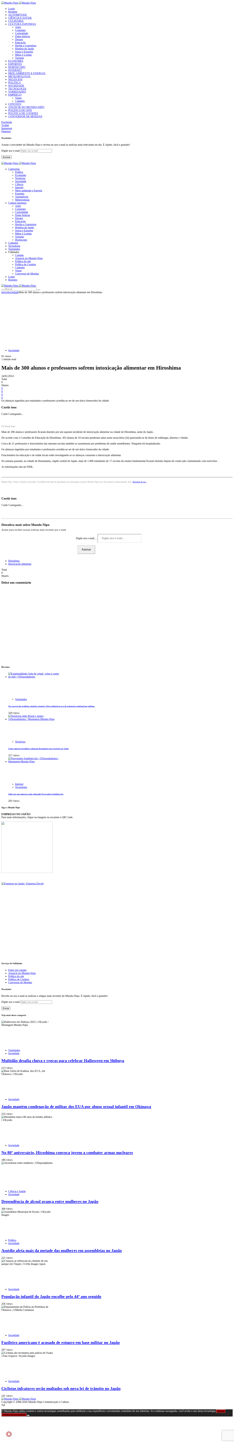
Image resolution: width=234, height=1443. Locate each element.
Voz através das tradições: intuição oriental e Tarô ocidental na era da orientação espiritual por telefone (51, 706)
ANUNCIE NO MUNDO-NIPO (26, 107)
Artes (18, 27)
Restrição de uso (139, 482)
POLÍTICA (14, 82)
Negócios (20, 178)
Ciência (19, 184)
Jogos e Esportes (24, 51)
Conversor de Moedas (27, 273)
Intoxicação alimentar (19, 563)
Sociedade (20, 181)
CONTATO (14, 104)
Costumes (20, 30)
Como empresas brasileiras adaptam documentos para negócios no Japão (38, 749)
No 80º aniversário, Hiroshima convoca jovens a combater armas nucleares (67, 1152)
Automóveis (21, 196)
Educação (20, 42)
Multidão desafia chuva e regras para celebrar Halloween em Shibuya (62, 1060)
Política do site (23, 261)
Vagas (18, 97)
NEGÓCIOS (15, 79)
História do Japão (24, 48)
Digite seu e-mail (10, 150)
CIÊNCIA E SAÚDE (20, 17)
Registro (12, 11)
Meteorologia (22, 199)
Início (4, 292)
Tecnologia (21, 787)
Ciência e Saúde (17, 1191)
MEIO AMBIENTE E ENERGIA (27, 73)
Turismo (19, 57)
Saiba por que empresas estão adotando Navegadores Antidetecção (35, 794)
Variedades (21, 699)
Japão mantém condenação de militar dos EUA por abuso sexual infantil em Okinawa (76, 1106)
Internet (19, 187)
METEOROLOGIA (19, 76)
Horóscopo (21, 239)
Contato (19, 255)
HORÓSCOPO (16, 67)
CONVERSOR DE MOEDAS (25, 116)
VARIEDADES (17, 91)
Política (19, 172)
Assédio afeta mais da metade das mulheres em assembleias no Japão (61, 1250)
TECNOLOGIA (17, 88)
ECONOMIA (15, 60)
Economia (20, 175)
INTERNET (15, 70)
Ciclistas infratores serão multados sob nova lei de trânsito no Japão (61, 1388)
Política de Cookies (25, 264)
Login (11, 8)
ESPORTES (15, 64)
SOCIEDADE (16, 85)
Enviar (6, 1008)
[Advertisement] (117, 319)
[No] (28, 1415)
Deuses (19, 39)
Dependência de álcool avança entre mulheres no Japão (49, 1201)
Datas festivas (22, 36)
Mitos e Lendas (23, 54)
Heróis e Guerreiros (25, 45)
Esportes (19, 193)
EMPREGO (15, 94)
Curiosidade (21, 33)
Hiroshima (14, 560)
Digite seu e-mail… (87, 538)
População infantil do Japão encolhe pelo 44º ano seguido (51, 1296)
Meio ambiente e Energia (28, 190)
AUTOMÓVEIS (17, 14)
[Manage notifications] (9, 1434)
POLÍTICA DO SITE (20, 110)
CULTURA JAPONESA (22, 24)
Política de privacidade (14, 1414)
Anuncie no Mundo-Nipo (29, 258)
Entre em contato (17, 970)
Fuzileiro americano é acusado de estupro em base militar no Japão (60, 1342)
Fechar (220, 1411)
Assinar (6, 157)
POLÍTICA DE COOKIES (23, 113)
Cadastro (20, 100)
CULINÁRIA (16, 20)
